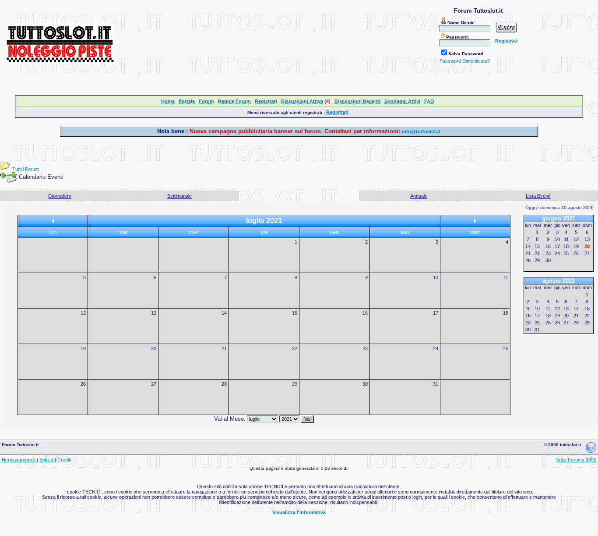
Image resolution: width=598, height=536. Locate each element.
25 (505, 348)
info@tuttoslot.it (421, 131)
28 (224, 384)
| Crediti (63, 459)
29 (294, 384)
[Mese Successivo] (475, 221)
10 (435, 277)
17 (435, 313)
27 (153, 384)
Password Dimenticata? (465, 61)
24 (435, 348)
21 (224, 348)
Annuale (418, 196)
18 (505, 313)
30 (365, 384)
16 (365, 313)
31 (435, 384)
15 (294, 313)
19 (83, 348)
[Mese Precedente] (53, 221)
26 (83, 384)
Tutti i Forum (25, 169)
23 (365, 348)
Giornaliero (59, 196)
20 (153, 348)
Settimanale (179, 196)
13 (153, 313)
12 (83, 313)
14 (224, 313)
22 (294, 348)
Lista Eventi (538, 196)
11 (505, 277)
